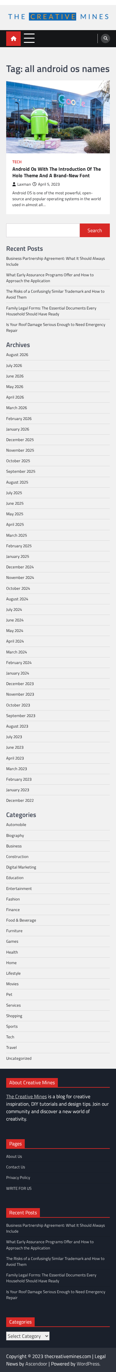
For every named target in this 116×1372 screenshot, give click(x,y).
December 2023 (20, 683)
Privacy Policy (18, 1177)
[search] (105, 38)
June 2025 (15, 503)
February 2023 (19, 779)
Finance (13, 909)
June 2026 (15, 376)
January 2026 (17, 429)
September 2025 (20, 471)
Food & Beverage (21, 920)
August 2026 (17, 354)
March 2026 (16, 407)
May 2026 (14, 386)
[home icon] (13, 38)
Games (12, 941)
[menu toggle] (29, 38)
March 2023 (16, 768)
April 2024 (15, 641)
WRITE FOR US (19, 1188)
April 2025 (15, 524)
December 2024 (20, 567)
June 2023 (15, 747)
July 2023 (14, 736)
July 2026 (14, 365)
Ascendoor (36, 1363)
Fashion (13, 899)
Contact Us (15, 1167)
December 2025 (20, 439)
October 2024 (18, 588)
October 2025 (18, 461)
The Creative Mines (26, 1096)
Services (13, 1005)
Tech (17, 162)
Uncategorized (19, 1058)
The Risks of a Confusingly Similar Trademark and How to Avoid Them (55, 294)
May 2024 (14, 630)
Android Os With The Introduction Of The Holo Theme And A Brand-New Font (56, 172)
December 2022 (20, 800)
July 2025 (14, 493)
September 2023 (20, 715)
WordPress (88, 1363)
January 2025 (17, 556)
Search (95, 230)
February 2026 (19, 418)
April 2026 (15, 397)
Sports (12, 1026)
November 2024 (20, 577)
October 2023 (18, 705)
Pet (9, 994)
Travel (11, 1047)
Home (11, 962)
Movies (12, 984)
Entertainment (19, 888)
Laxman (24, 184)
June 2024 (15, 620)
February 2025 (19, 546)
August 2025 (17, 482)
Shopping (14, 1016)
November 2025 (20, 450)
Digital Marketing (21, 867)
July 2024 (14, 609)
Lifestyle (13, 973)
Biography (15, 835)
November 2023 (20, 694)
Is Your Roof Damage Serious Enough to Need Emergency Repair (55, 327)
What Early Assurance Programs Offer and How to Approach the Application (50, 278)
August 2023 (17, 726)
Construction (17, 856)
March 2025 (16, 535)
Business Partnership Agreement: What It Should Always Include (55, 261)
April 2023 (15, 758)
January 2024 (17, 673)
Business (14, 846)
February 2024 (19, 662)
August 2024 (17, 599)
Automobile (16, 824)
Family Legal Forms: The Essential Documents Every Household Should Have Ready (51, 311)
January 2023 (17, 790)
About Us (14, 1156)
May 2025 (14, 514)
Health (12, 952)
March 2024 (16, 652)
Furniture (14, 930)
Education (15, 877)
